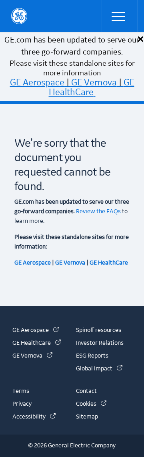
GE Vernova (94, 82)
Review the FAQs (98, 211)
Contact (86, 391)
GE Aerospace (37, 82)
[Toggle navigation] (120, 16)
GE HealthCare (91, 87)
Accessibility (34, 417)
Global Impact (99, 369)
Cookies (91, 404)
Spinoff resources (98, 330)
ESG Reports (92, 356)
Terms (20, 391)
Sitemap (87, 417)
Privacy (22, 404)
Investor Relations (100, 343)
